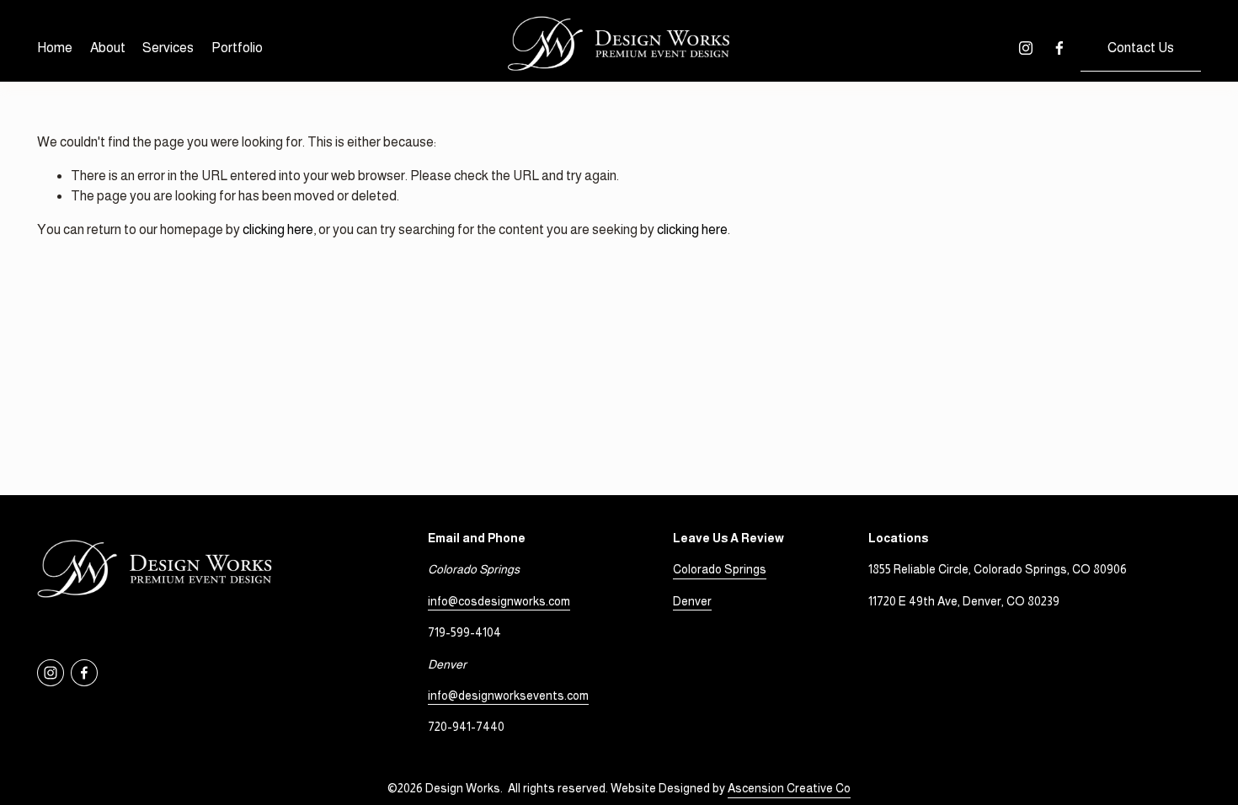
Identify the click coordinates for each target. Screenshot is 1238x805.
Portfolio (237, 47)
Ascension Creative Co (789, 788)
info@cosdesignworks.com (499, 601)
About (107, 47)
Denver (692, 601)
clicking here (278, 229)
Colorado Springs (719, 569)
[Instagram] (1025, 48)
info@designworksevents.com (508, 695)
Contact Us (1140, 47)
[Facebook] (1059, 48)
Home (54, 47)
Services (168, 47)
